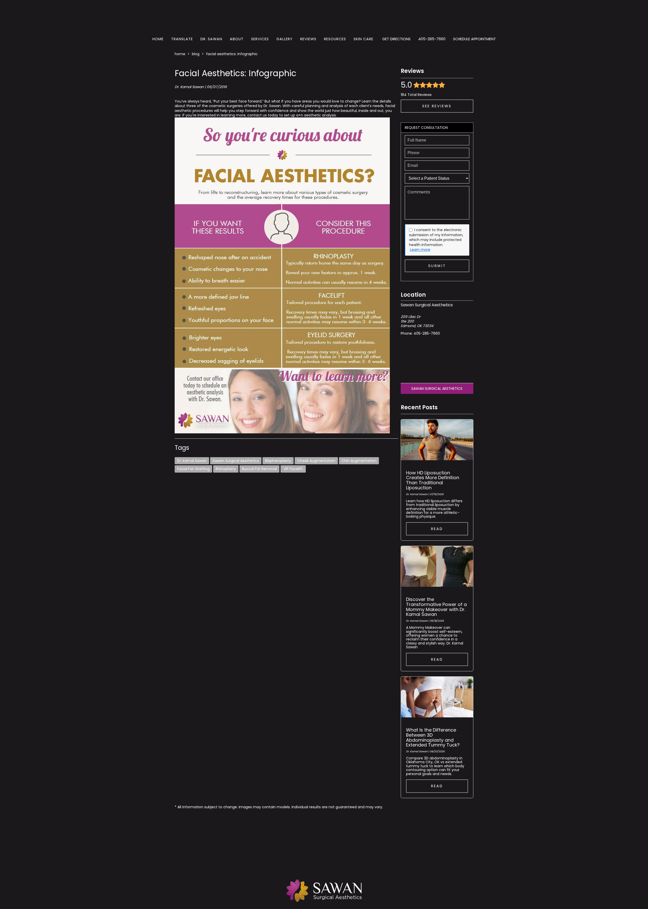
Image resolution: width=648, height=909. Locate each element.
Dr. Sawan (211, 39)
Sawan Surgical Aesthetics (236, 460)
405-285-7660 (432, 39)
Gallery (284, 39)
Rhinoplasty (226, 468)
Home (158, 39)
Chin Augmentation (358, 460)
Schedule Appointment (474, 39)
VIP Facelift (293, 468)
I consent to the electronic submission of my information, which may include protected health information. (436, 237)
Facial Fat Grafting (193, 468)
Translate (182, 39)
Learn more (420, 249)
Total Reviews (416, 94)
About (237, 39)
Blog (195, 53)
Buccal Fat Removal (259, 468)
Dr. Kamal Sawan (192, 460)
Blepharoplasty (278, 460)
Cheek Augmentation (316, 460)
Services (260, 39)
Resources (335, 39)
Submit (437, 266)
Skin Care (363, 39)
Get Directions (396, 39)
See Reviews (437, 106)
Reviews (308, 39)
